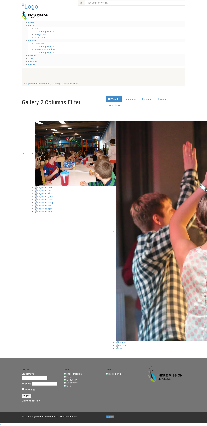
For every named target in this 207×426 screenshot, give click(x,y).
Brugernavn (28, 374)
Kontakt (32, 64)
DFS (69, 386)
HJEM (31, 22)
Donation (32, 61)
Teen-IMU (39, 43)
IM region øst (116, 374)
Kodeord (26, 383)
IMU (69, 377)
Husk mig (29, 389)
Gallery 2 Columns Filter (65, 83)
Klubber (32, 40)
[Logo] (30, 6)
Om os (31, 25)
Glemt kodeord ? (31, 401)
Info (37, 28)
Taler (30, 58)
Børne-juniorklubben (45, 49)
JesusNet (72, 380)
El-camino (72, 382)
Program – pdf (48, 31)
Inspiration (40, 37)
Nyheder (32, 55)
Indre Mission (74, 374)
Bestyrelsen (40, 34)
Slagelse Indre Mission (36, 83)
